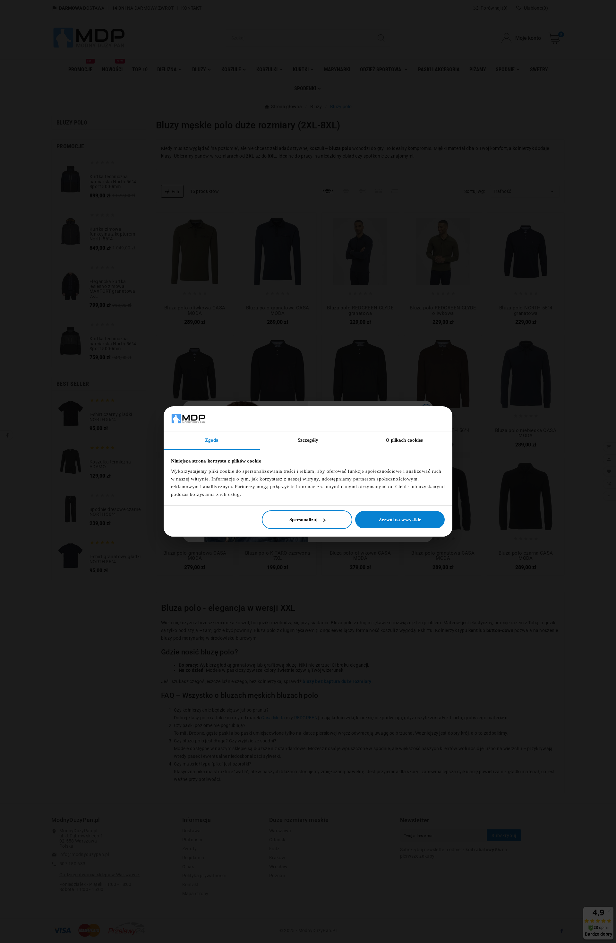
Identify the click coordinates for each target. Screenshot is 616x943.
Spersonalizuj (303, 519)
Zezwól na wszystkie (400, 519)
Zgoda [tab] (212, 440)
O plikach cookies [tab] (404, 440)
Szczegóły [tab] (308, 440)
